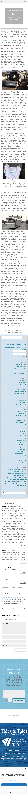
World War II (21, 462)
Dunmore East (21, 398)
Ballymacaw (22, 382)
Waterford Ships (20, 458)
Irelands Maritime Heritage (18, 415)
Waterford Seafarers (19, 455)
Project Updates (20, 435)
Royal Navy (21, 444)
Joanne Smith (5, 506)
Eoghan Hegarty (6, 567)
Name (11, 351)
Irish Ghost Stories (20, 420)
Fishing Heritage (20, 404)
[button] (26, 769)
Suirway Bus (4, 40)
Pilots (23, 433)
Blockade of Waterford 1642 (20, 368)
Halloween (21, 413)
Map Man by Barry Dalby (21, 364)
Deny (14, 788)
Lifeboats (22, 424)
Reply (23, 545)
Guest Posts (21, 411)
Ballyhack (22, 380)
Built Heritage (21, 386)
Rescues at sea (20, 440)
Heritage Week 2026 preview (20, 370)
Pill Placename (21, 431)
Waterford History (13, 21)
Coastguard (21, 395)
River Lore (21, 442)
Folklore (22, 406)
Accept (14, 784)
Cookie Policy (13, 795)
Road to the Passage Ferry (20, 373)
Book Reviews (20, 384)
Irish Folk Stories (20, 418)
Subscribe (19, 700)
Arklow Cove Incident (21, 366)
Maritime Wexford (20, 427)
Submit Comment (21, 650)
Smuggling (22, 449)
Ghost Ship (22, 409)
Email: (11, 353)
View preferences (14, 792)
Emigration (21, 400)
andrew (11, 17)
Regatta (23, 438)
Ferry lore (22, 402)
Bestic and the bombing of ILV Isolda (17, 481)
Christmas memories (19, 393)
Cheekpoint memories (14, 19)
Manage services (13, 780)
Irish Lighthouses (20, 422)
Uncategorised (20, 451)
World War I (21, 460)
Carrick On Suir (21, 389)
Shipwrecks (21, 447)
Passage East (21, 429)
